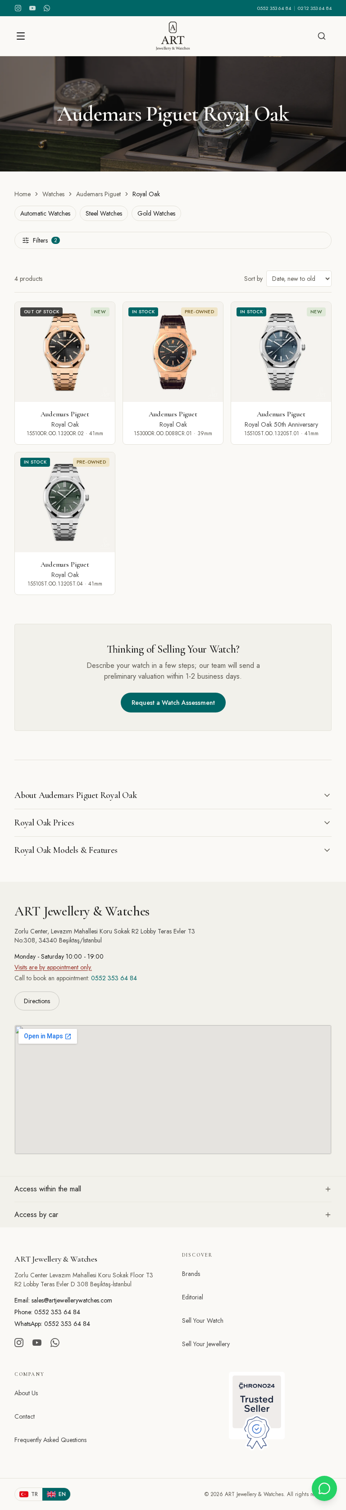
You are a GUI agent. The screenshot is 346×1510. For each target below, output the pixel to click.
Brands (191, 1273)
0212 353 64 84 (315, 8)
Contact (24, 1416)
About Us (26, 1392)
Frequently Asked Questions (50, 1439)
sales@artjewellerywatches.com (72, 1300)
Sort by (253, 278)
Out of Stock (41, 311)
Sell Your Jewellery (206, 1343)
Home (22, 193)
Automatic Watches (45, 213)
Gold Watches (156, 213)
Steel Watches (104, 213)
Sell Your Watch (202, 1320)
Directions (37, 1000)
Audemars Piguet (98, 193)
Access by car (36, 1214)
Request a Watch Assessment (173, 702)
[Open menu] (21, 36)
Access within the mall (47, 1189)
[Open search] (322, 36)
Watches (53, 193)
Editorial (192, 1297)
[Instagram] (18, 8)
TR (34, 1494)
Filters (45, 240)
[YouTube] (32, 8)
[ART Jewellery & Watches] (173, 36)
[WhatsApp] (47, 8)
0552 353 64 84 (274, 8)
